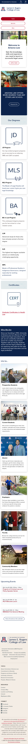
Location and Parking (7, 692)
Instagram (5, 708)
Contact (3, 687)
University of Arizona (6, 675)
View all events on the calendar (14, 619)
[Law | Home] (14, 9)
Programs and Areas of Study (9, 673)
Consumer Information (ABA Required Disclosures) (12, 649)
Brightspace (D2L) (6, 696)
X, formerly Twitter (8, 706)
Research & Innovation (7, 677)
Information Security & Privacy (17, 654)
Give (13, 28)
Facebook (5, 704)
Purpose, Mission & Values (8, 680)
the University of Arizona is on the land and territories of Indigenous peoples (14, 721)
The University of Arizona (14, 742)
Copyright (5, 654)
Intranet (3, 694)
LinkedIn (5, 710)
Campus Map (4, 689)
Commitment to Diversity (7, 671)
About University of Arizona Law (10, 669)
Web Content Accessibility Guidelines (14, 656)
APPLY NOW (14, 63)
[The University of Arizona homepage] (9, 2)
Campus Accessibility (20, 652)
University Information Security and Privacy (14, 738)
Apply (13, 19)
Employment (14, 658)
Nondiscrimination (7, 652)
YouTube (5, 713)
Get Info (13, 23)
